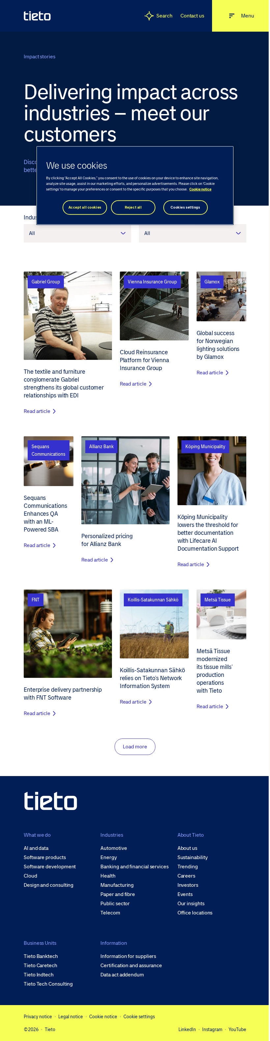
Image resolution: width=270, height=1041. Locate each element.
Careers (186, 876)
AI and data (36, 848)
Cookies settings (185, 207)
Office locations (195, 913)
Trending (187, 867)
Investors (187, 885)
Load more (135, 746)
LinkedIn (187, 1029)
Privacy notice (38, 1017)
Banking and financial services (134, 867)
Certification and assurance (131, 966)
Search (164, 15)
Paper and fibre (117, 894)
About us (187, 848)
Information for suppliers (128, 956)
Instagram (212, 1029)
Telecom (110, 913)
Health (108, 876)
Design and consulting (48, 885)
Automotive (113, 848)
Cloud (30, 876)
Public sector (115, 904)
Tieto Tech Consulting (48, 984)
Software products (45, 857)
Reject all (133, 207)
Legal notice (70, 1017)
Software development (50, 867)
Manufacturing (117, 885)
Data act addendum (122, 975)
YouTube (237, 1029)
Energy (108, 857)
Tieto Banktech (41, 956)
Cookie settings (139, 1017)
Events (185, 894)
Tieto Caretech (40, 966)
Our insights (190, 904)
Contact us (192, 15)
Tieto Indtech (39, 975)
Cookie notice (103, 1017)
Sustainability (192, 857)
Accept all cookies (84, 207)
